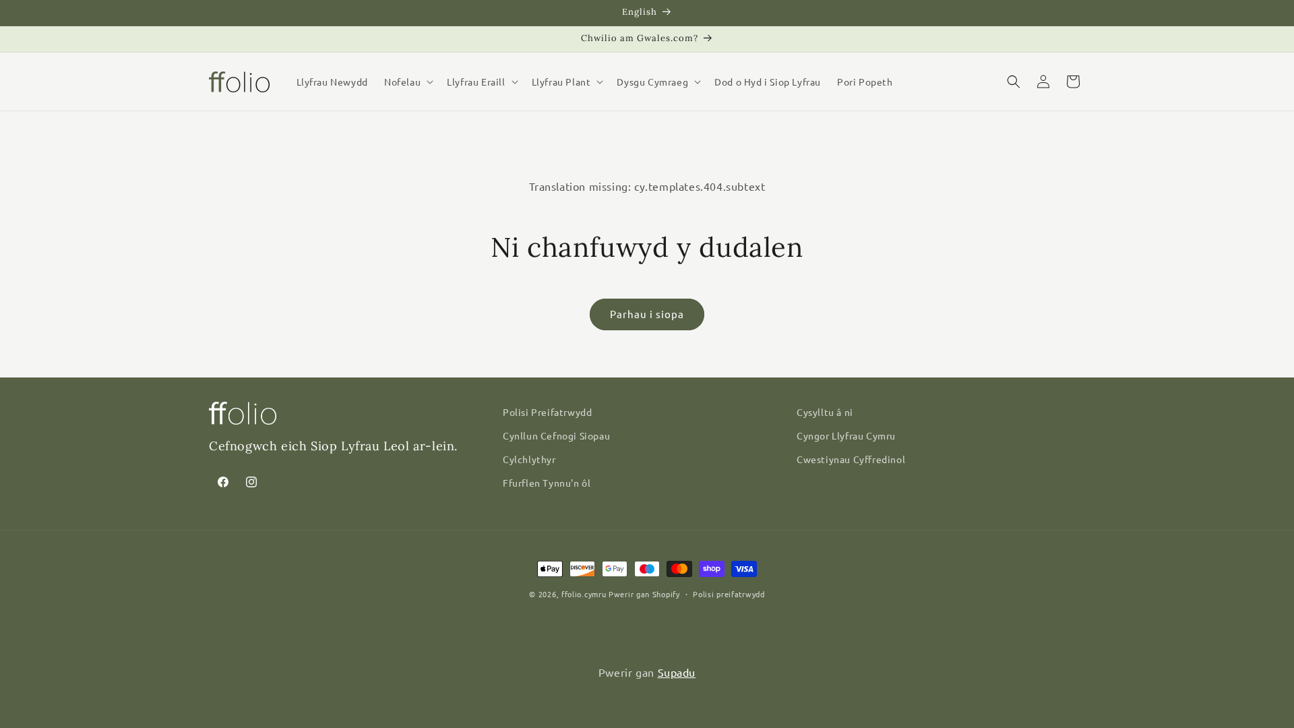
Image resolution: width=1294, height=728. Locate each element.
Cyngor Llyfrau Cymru (846, 435)
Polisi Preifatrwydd (547, 412)
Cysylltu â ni (825, 412)
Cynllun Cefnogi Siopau (556, 435)
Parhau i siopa (647, 313)
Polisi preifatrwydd (728, 593)
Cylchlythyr (529, 459)
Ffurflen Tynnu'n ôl (546, 483)
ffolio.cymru (583, 593)
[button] (407, 81)
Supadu (677, 672)
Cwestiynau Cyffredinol (851, 459)
